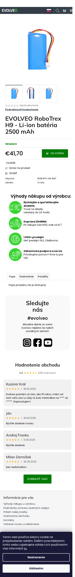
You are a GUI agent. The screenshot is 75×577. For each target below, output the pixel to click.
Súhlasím (36, 568)
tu (25, 548)
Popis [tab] (12, 276)
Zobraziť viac (37, 479)
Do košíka (57, 153)
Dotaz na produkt (19, 168)
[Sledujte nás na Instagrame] (27, 342)
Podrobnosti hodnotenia (21, 109)
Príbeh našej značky (15, 512)
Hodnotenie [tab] (27, 276)
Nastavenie (36, 557)
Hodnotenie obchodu (37, 365)
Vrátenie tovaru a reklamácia (21, 524)
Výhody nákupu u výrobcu (19, 504)
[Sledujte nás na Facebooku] (37, 342)
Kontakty (8, 520)
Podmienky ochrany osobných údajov (26, 508)
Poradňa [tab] (43, 276)
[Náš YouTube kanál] (48, 342)
